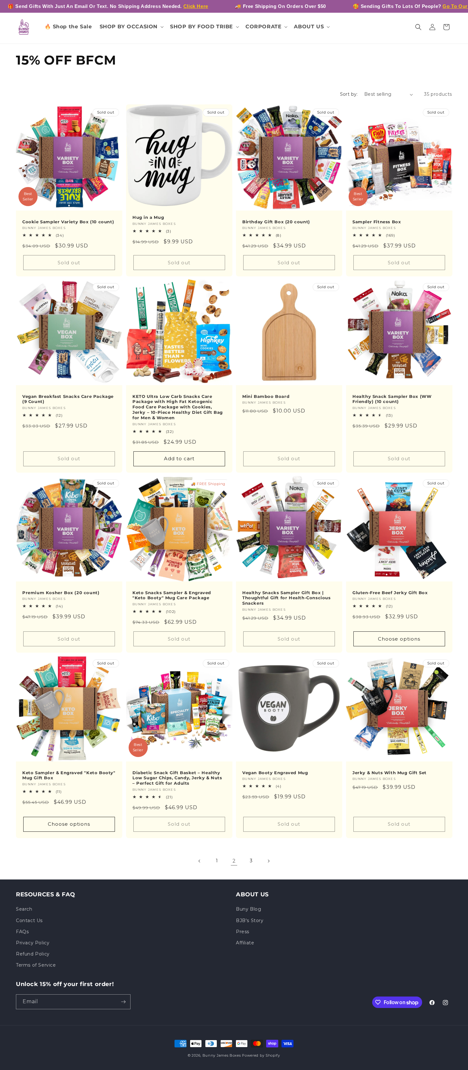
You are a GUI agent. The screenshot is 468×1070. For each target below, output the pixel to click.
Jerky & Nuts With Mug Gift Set (389, 772)
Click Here (195, 6)
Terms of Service (36, 965)
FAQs (22, 932)
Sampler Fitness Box (376, 221)
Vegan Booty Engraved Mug (275, 772)
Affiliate (245, 943)
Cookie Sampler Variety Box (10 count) (68, 221)
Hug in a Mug (148, 217)
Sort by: (349, 94)
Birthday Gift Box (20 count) (276, 221)
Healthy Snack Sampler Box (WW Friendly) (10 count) (391, 399)
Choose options (399, 639)
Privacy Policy (32, 943)
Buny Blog (248, 909)
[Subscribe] (123, 1001)
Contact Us (29, 920)
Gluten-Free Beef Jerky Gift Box (390, 592)
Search (24, 909)
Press (242, 932)
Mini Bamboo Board (265, 396)
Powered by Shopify (261, 1055)
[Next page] (268, 861)
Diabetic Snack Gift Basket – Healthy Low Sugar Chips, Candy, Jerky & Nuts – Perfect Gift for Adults (177, 778)
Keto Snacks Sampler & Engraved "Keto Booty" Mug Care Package (171, 595)
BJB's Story (250, 920)
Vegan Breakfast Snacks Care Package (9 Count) (68, 399)
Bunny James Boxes (221, 1055)
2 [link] (234, 861)
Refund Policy (33, 954)
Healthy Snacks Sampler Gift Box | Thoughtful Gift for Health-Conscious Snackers (286, 598)
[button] (131, 27)
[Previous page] (200, 861)
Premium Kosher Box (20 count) (60, 592)
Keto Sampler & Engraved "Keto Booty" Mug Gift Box (69, 775)
